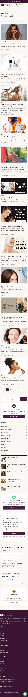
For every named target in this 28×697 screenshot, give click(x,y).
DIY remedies (16, 573)
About (1, 658)
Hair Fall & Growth (6, 429)
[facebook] (1, 627)
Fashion (4, 444)
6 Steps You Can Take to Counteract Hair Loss (12, 167)
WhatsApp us (14, 507)
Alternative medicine (6, 573)
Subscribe (14, 533)
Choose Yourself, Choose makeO (9, 197)
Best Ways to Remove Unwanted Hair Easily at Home (14, 256)
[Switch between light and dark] (19, 4)
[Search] (16, 4)
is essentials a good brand (16, 576)
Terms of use (3, 673)
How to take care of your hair (13, 457)
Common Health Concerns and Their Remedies (12, 563)
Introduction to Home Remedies (9, 570)
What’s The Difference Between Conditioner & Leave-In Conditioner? (12, 105)
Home (2, 9)
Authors (2, 661)
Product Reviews (6, 450)
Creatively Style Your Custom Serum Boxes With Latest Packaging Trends (12, 318)
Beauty (3, 102)
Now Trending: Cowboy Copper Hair (10, 44)
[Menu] (22, 4)
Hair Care (4, 41)
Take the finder (14, 416)
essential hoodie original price (8, 579)
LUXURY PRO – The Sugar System (9, 137)
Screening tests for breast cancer (14, 486)
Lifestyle (4, 447)
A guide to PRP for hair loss (7, 287)
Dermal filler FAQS (5, 347)
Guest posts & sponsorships (6, 686)
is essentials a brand (6, 582)
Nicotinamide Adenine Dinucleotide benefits (11, 553)
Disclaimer (2, 670)
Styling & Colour (6, 435)
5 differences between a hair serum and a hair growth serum (12, 75)
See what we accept (14, 602)
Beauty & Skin (5, 438)
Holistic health (5, 576)
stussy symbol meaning (7, 547)
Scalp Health (5, 432)
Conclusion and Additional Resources (10, 557)
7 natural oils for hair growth (13, 479)
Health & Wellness (6, 441)
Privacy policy (3, 668)
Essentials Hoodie (6, 550)
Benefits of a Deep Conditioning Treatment (11, 226)
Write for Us (2, 663)
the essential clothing (19, 547)
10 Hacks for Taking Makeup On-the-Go (11, 378)
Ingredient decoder (4, 666)
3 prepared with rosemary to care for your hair (16, 465)
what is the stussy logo (18, 582)
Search (23, 399)
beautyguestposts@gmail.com (7, 679)
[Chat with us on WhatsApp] (25, 694)
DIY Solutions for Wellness (7, 560)
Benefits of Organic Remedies (8, 566)
